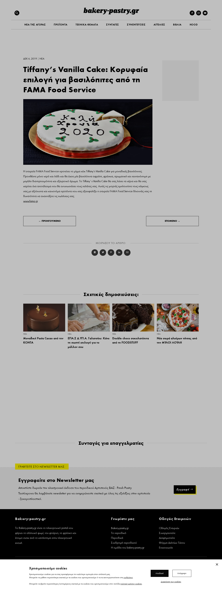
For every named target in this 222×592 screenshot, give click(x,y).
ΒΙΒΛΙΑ (177, 24)
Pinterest (111, 252)
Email (127, 252)
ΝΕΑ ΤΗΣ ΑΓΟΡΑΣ (35, 24)
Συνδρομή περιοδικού (124, 543)
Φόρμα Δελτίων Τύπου (172, 543)
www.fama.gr (30, 201)
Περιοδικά (117, 538)
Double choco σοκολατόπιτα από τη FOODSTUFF (130, 340)
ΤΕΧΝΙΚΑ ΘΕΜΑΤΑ (87, 24)
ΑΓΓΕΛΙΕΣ (159, 24)
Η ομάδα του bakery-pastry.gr (127, 548)
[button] (16, 13)
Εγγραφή (182, 489)
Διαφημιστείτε (167, 538)
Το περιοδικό (118, 533)
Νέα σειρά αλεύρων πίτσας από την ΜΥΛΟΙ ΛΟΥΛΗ (177, 340)
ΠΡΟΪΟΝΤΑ (60, 24)
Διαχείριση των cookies (171, 581)
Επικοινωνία (166, 548)
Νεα (41, 58)
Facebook (94, 252)
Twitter (102, 252)
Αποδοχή (160, 573)
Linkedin (119, 252)
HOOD (194, 24)
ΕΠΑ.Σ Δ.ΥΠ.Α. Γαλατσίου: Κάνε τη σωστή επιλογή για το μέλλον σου (88, 342)
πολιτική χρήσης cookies (131, 583)
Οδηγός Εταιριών (169, 528)
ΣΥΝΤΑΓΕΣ (112, 24)
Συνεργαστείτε (167, 533)
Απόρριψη (181, 573)
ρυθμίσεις (128, 577)
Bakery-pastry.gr (120, 528)
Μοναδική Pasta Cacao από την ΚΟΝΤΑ (43, 340)
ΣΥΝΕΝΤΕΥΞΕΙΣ (136, 24)
